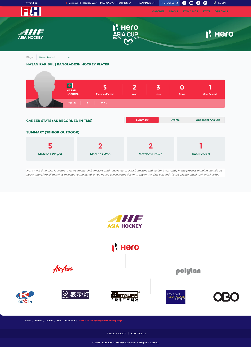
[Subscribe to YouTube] (191, 3)
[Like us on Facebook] (184, 3)
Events (175, 119)
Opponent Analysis (208, 119)
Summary (142, 119)
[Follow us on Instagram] (205, 3)
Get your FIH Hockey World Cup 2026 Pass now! (93, 3)
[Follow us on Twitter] (198, 3)
